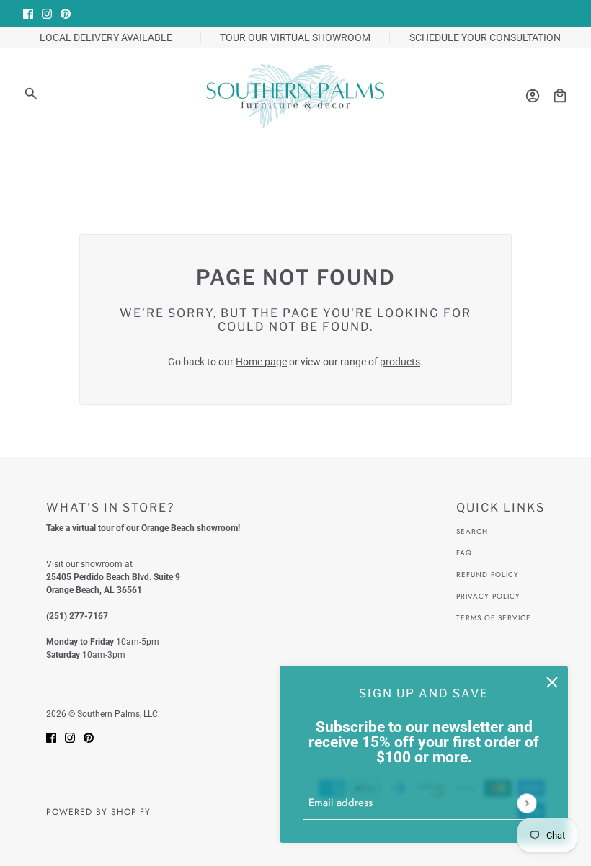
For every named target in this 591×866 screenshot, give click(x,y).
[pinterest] (65, 13)
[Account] (533, 96)
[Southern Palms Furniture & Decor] (295, 96)
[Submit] (526, 803)
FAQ (464, 553)
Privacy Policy (488, 596)
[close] (552, 681)
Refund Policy (487, 574)
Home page (261, 361)
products (400, 361)
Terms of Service (493, 617)
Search (472, 531)
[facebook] (28, 13)
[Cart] (560, 96)
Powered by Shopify (98, 811)
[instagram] (47, 13)
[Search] (31, 94)
